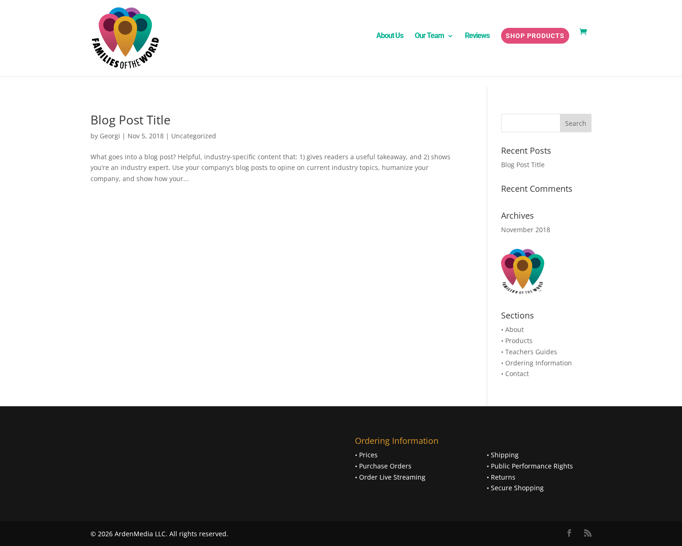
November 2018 (525, 229)
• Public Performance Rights (530, 466)
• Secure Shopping (515, 487)
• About (512, 329)
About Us (389, 36)
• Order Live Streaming (390, 477)
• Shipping (503, 454)
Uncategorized (193, 135)
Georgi (110, 135)
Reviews (477, 36)
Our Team (429, 36)
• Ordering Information (536, 362)
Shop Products (535, 35)
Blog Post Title (130, 119)
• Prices (366, 454)
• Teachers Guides (529, 351)
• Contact (515, 373)
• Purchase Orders (383, 466)
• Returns (501, 477)
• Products (517, 340)
